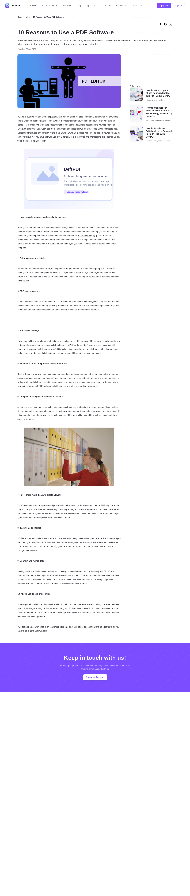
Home (19, 17)
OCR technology (86, 236)
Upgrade (164, 6)
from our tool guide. (93, 353)
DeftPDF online (92, 608)
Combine (106, 5)
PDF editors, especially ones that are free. (98, 129)
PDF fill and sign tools (27, 538)
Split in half (92, 5)
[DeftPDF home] (12, 5)
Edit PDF (32, 5)
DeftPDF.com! (41, 631)
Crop (79, 5)
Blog (28, 17)
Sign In (178, 6)
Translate (67, 5)
